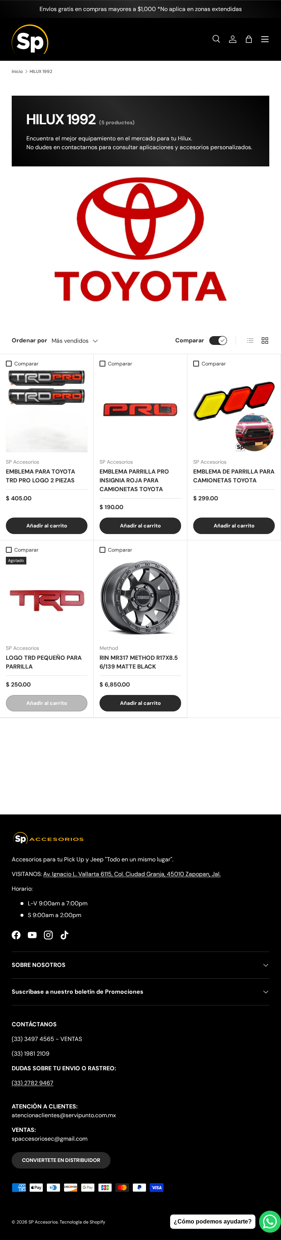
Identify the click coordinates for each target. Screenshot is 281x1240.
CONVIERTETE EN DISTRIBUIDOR (61, 1160)
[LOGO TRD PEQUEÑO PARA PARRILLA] (46, 598)
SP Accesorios (43, 1222)
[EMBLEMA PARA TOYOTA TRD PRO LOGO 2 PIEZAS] (46, 411)
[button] (249, 39)
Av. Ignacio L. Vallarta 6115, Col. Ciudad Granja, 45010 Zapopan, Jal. (132, 874)
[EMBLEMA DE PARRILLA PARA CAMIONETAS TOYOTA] (234, 411)
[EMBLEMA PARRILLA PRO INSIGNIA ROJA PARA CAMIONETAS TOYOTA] (140, 411)
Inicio (17, 71)
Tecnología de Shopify (82, 1222)
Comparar (189, 340)
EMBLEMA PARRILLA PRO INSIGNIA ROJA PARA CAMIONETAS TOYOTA (134, 480)
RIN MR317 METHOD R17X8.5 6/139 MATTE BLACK (139, 662)
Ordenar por (29, 340)
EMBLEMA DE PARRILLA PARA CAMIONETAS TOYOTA (233, 476)
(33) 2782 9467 (32, 1083)
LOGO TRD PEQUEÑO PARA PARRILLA (44, 662)
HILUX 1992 (41, 71)
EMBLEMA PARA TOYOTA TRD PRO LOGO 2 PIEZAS (40, 476)
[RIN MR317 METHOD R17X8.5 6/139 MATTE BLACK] (140, 598)
